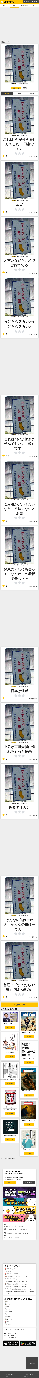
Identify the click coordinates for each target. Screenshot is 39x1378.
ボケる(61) (10, 1083)
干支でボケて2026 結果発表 (12, 1236)
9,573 (8, 455)
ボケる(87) (10, 1027)
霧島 (8, 1321)
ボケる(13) (16, 88)
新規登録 (27, 2)
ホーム (5, 5)
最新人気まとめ (28, 1376)
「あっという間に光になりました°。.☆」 (17, 1276)
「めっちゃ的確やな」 (12, 1279)
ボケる (15, 5)
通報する (25, 88)
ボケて (3, 1158)
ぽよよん (9, 1306)
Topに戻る (32, 1363)
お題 (7, 1158)
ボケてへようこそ (29, 1183)
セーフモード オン (10, 1183)
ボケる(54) (10, 1113)
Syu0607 (9, 1311)
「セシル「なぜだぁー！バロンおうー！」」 (18, 1286)
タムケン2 (9, 1319)
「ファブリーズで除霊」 (13, 1274)
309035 (12, 1158)
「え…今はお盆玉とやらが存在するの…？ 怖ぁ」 (20, 1289)
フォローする (11, 1335)
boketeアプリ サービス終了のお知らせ (15, 1225)
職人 (34, 5)
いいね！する (11, 1333)
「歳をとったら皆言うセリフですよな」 (17, 1284)
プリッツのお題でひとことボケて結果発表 (15, 1229)
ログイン (34, 2)
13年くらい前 (33, 156)
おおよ (8, 1309)
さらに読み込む (19, 1005)
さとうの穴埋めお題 (9, 1109)
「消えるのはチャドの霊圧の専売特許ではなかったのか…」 (20, 1292)
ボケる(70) (29, 1062)
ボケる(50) (10, 1139)
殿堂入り (8, 1376)
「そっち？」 (10, 1271)
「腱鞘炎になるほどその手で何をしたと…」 (18, 1281)
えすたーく (9, 1316)
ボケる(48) (29, 1153)
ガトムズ (9, 1324)
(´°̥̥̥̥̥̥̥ (7, 1314)
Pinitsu (8, 1301)
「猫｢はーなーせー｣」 (12, 1269)
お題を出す (24, 5)
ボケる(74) (10, 1056)
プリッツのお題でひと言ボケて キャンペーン (16, 1232)
